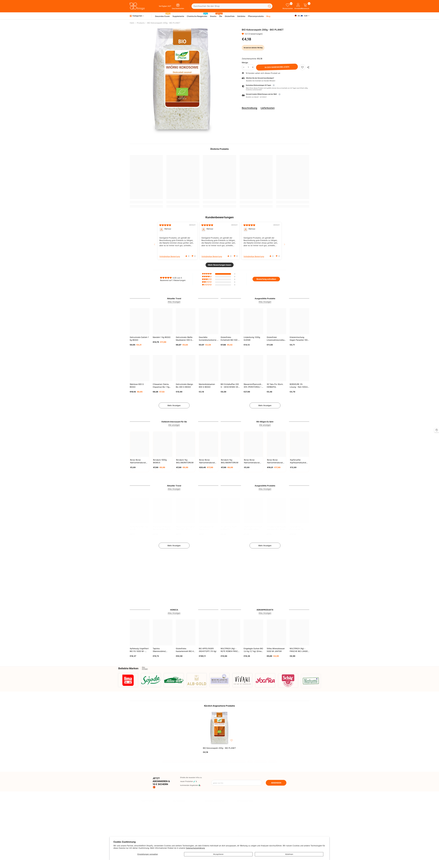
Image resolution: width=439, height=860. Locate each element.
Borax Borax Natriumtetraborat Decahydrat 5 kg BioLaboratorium (275, 461)
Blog (250, 760)
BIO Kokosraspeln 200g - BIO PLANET (219, 748)
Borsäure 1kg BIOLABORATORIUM (184, 461)
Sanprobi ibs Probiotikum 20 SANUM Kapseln (297, 528)
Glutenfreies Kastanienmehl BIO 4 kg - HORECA (185, 650)
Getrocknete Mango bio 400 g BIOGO (184, 385)
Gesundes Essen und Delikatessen (178, 760)
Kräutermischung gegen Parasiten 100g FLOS (299, 338)
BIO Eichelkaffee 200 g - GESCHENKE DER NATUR (230, 385)
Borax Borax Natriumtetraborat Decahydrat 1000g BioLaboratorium (252, 461)
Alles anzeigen (145, 668)
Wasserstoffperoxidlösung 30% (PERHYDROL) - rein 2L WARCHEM (253, 385)
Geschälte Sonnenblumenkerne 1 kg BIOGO (208, 338)
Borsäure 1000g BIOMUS (160, 461)
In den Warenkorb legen (277, 67)
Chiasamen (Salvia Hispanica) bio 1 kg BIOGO (161, 385)
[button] (243, 34)
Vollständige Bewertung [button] (169, 256)
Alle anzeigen (174, 425)
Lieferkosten (268, 108)
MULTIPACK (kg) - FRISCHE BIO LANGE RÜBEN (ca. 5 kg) (299, 650)
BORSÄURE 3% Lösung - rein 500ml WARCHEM (299, 385)
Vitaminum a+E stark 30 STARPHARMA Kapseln (253, 528)
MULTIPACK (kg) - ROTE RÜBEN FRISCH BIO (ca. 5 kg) (230, 650)
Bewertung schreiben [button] (266, 279)
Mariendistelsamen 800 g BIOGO (207, 385)
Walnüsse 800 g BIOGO (137, 385)
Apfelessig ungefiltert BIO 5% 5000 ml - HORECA (139, 650)
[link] (302, 67)
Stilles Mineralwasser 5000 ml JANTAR (276, 649)
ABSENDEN (276, 783)
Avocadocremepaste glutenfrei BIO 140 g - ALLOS (162, 528)
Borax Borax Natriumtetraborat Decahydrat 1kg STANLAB (138, 461)
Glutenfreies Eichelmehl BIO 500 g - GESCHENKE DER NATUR (230, 338)
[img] (165, 225)
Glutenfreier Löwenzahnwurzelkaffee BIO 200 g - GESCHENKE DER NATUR (276, 338)
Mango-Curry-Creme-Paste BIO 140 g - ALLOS (185, 528)
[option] (182, 81)
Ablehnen (289, 854)
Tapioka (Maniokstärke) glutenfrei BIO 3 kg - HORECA (162, 650)
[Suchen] (231, 6)
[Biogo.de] (128, 680)
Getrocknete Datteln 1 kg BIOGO (139, 338)
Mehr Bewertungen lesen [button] (219, 265)
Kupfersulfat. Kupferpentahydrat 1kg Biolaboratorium (298, 461)
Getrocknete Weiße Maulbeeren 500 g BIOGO (184, 338)
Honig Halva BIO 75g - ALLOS (139, 527)
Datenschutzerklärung (195, 848)
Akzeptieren (218, 854)
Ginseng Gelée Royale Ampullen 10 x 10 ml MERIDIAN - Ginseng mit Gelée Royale (276, 528)
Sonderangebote (237, 760)
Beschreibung (249, 108)
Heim (132, 23)
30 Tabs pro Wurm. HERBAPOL (275, 385)
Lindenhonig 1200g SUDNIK (252, 338)
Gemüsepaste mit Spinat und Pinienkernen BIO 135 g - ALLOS (208, 528)
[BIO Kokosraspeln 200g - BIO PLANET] (219, 728)
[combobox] (228, 6)
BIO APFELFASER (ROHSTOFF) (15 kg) (207, 649)
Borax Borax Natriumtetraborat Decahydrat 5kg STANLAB (207, 461)
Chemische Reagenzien (206, 760)
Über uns (223, 760)
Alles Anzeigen (174, 302)
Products (141, 23)
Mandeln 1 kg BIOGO (161, 337)
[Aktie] (307, 67)
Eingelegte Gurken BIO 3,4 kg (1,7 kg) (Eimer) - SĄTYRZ (253, 650)
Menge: (245, 62)
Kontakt (272, 760)
